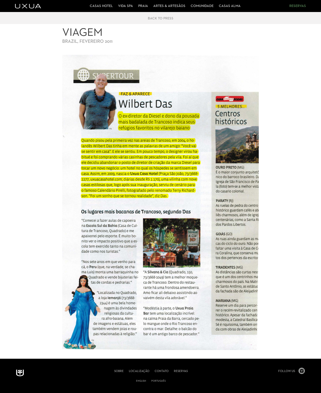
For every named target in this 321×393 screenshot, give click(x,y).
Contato (162, 371)
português (158, 381)
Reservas (297, 6)
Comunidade (202, 6)
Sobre (119, 371)
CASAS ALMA (230, 6)
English (141, 381)
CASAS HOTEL (101, 6)
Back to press (160, 18)
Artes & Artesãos (169, 6)
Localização (139, 371)
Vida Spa (125, 6)
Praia (143, 6)
